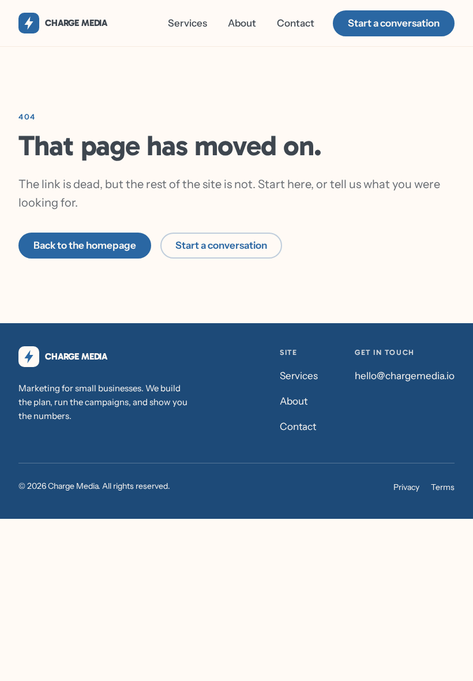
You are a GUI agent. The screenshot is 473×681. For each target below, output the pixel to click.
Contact (295, 23)
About (242, 23)
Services (187, 23)
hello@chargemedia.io (405, 375)
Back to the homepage (84, 245)
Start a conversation (394, 23)
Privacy (406, 487)
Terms (443, 487)
